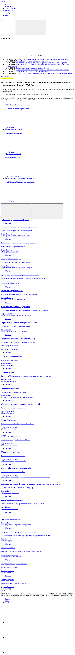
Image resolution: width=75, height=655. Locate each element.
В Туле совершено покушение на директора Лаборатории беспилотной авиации (42, 70)
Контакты (8, 602)
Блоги (7, 12)
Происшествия (10, 10)
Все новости (5, 76)
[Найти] (30, 27)
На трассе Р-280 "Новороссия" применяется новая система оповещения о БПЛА (43, 59)
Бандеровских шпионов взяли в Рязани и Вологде (32, 68)
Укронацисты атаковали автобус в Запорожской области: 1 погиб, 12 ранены (41, 63)
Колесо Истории (10, 8)
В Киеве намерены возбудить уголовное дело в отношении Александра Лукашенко (44, 73)
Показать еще (6, 588)
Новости (7, 15)
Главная (7, 599)
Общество (8, 14)
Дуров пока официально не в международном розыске (34, 71)
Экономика (8, 7)
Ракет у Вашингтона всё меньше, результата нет (32, 61)
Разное (7, 601)
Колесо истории (14, 176)
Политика (8, 5)
